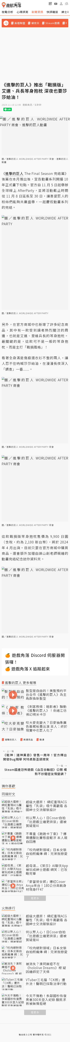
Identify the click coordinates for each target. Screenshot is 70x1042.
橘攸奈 (35, 23)
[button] (66, 3)
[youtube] (55, 3)
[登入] (61, 3)
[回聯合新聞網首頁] (4, 5)
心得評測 (22, 12)
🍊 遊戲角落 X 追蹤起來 (27, 669)
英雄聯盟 (19, 23)
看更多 (35, 898)
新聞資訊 (37, 12)
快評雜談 (52, 12)
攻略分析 (7, 12)
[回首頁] (11, 5)
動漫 (42, 739)
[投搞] (50, 3)
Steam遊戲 (52, 23)
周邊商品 (28, 739)
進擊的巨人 (11, 739)
